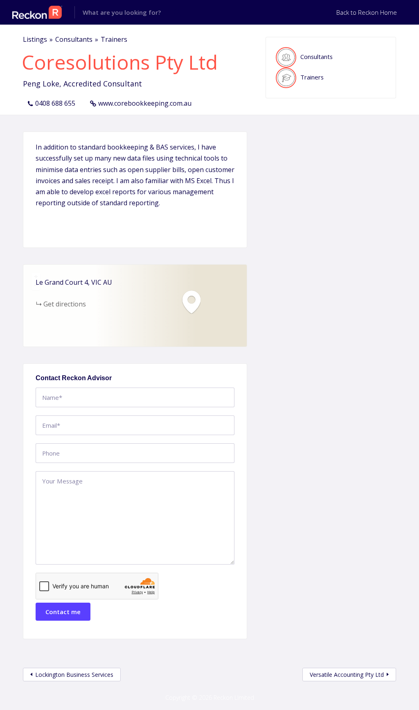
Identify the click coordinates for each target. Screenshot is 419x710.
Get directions (64, 303)
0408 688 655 (55, 103)
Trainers (114, 39)
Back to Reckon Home (366, 12)
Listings (35, 39)
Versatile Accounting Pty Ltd (347, 674)
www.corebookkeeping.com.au (144, 103)
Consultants (73, 39)
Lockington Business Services (74, 674)
